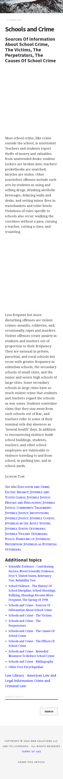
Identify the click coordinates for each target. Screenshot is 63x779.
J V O (26, 534)
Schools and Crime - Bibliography (31, 661)
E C (33, 487)
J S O (25, 528)
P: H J (27, 539)
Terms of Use (31, 751)
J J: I (26, 513)
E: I (17, 492)
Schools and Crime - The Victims (30, 615)
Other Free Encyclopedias (26, 667)
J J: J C (29, 518)
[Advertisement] (31, 99)
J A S (27, 523)
